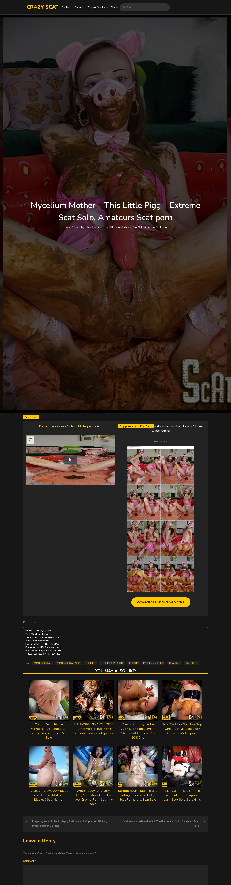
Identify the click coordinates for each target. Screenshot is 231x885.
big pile (90, 662)
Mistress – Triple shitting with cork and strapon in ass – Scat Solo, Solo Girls (182, 795)
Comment (29, 860)
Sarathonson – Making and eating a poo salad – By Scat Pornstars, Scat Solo (137, 795)
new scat (174, 662)
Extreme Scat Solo (111, 662)
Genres (79, 7)
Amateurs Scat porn (68, 662)
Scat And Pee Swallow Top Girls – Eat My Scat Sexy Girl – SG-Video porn (182, 728)
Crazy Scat (42, 7)
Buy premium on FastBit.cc (136, 426)
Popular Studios (96, 7)
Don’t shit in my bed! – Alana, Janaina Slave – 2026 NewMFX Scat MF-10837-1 (137, 730)
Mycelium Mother (153, 662)
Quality (66, 7)
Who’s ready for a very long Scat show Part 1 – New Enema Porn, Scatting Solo (93, 797)
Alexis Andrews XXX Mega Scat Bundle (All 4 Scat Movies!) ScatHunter (48, 795)
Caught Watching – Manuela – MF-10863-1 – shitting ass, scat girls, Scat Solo (49, 730)
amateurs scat (42, 662)
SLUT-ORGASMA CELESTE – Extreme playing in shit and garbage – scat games (93, 728)
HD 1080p (133, 662)
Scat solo (191, 662)
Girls (113, 7)
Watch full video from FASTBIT (162, 602)
